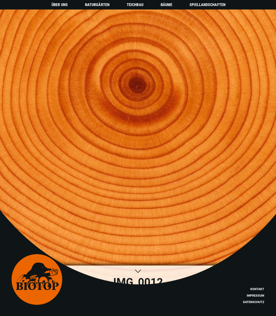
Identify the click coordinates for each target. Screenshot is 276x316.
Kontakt (257, 289)
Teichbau (135, 4)
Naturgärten (97, 4)
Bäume (166, 4)
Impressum (255, 295)
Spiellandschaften (208, 4)
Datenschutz (253, 302)
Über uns (60, 4)
